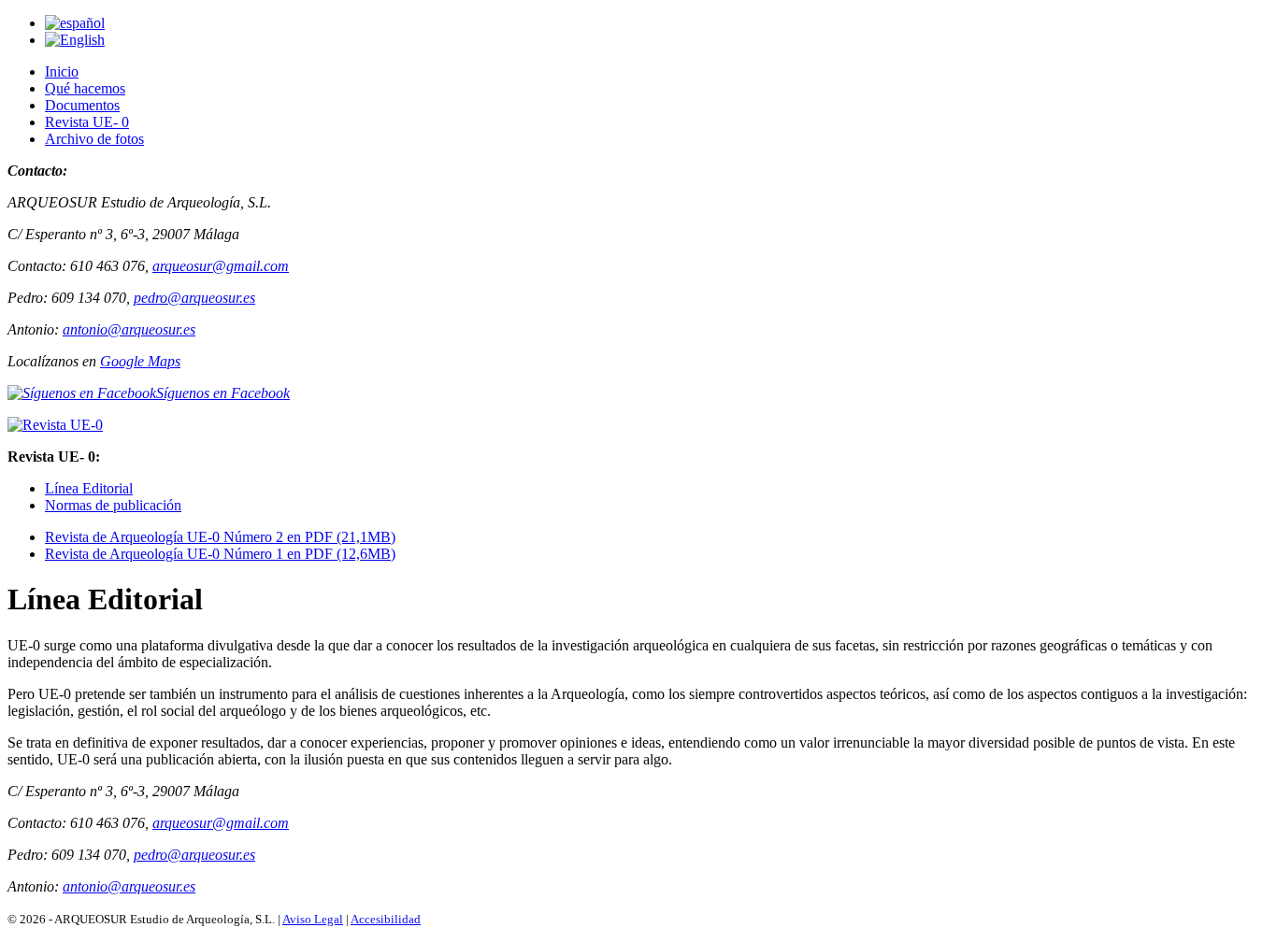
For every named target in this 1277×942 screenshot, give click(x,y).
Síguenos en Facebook (223, 393)
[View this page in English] (75, 40)
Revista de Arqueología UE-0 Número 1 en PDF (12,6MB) (220, 554)
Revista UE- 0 (87, 122)
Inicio (62, 71)
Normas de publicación (113, 505)
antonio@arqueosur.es (129, 329)
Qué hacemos (85, 88)
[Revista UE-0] (55, 425)
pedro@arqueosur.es (194, 298)
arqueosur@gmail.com (220, 266)
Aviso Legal (312, 919)
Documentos (82, 105)
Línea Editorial (89, 488)
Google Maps (140, 361)
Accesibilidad (386, 919)
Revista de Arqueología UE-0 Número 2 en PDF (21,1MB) (220, 537)
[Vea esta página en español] (75, 23)
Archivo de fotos (94, 139)
